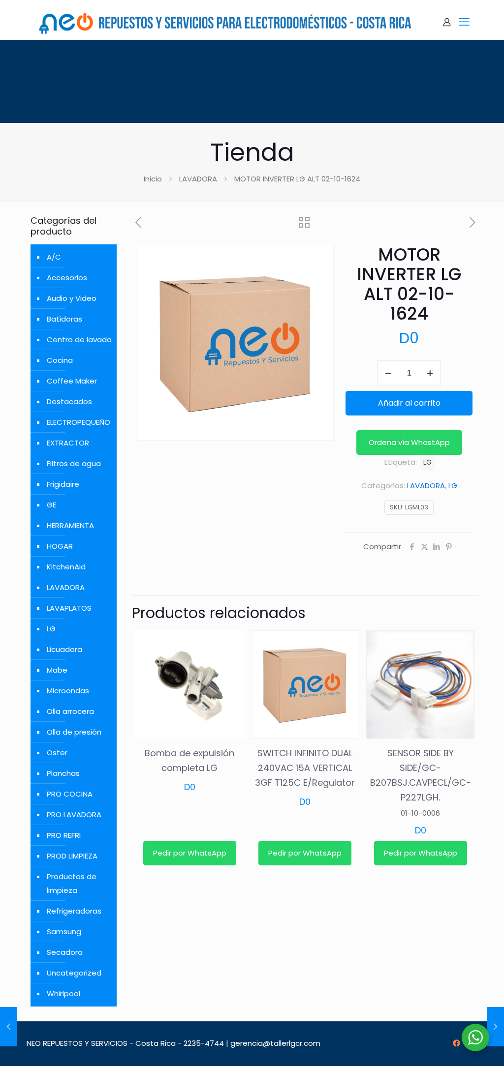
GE (51, 505)
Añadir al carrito (409, 403)
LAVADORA (198, 179)
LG (452, 485)
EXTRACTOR (68, 443)
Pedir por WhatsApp (189, 853)
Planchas (63, 773)
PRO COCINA (70, 794)
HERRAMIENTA (70, 525)
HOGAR (60, 546)
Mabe (57, 670)
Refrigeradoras (74, 911)
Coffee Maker (72, 381)
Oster (57, 752)
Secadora (65, 952)
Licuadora (64, 649)
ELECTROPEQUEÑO (78, 422)
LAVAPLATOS (69, 608)
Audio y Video (71, 298)
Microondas (68, 690)
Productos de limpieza (71, 883)
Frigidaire (63, 484)
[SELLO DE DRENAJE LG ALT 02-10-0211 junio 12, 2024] (8, 1026)
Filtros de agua (74, 463)
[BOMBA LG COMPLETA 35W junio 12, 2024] (495, 1026)
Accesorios (67, 277)
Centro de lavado (79, 339)
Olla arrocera (70, 711)
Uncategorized (74, 973)
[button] (409, 442)
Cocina (60, 360)
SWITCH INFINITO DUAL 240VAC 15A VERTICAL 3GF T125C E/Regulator (305, 768)
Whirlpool (63, 993)
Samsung (64, 931)
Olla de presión (74, 732)
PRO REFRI (64, 835)
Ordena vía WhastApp (409, 442)
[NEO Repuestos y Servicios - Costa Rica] (224, 22)
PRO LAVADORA (74, 814)
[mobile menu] (464, 22)
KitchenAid (66, 567)
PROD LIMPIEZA (72, 856)
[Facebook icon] (456, 1043)
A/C (54, 257)
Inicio (153, 179)
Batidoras (64, 319)
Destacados (69, 401)
